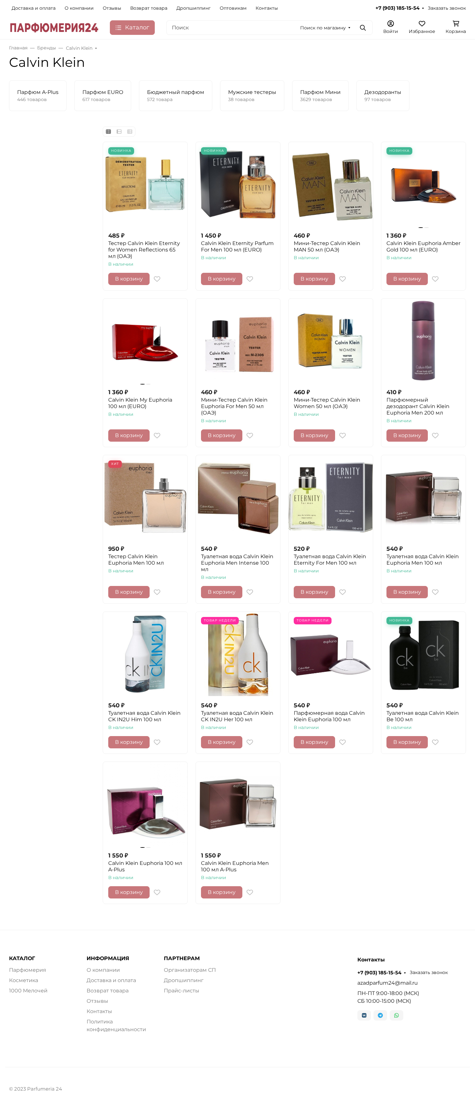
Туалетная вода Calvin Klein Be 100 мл (422, 716)
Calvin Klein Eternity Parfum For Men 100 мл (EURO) (237, 246)
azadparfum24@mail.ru (387, 983)
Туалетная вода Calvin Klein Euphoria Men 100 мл (422, 559)
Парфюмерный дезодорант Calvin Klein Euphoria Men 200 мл (417, 406)
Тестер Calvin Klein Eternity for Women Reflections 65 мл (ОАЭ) (144, 249)
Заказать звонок (447, 8)
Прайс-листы (181, 991)
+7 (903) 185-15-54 (397, 8)
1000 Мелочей (28, 991)
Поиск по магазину (323, 28)
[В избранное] (157, 279)
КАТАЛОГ (22, 958)
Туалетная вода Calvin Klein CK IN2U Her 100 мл (237, 716)
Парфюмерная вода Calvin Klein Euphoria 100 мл (329, 716)
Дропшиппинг (193, 8)
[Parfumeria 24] (54, 27)
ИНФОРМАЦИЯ (108, 958)
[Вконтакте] (364, 1015)
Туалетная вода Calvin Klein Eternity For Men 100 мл (330, 559)
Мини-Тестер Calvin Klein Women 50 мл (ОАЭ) (327, 403)
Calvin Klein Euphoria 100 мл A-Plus (145, 866)
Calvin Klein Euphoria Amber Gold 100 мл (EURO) (423, 246)
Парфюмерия (27, 970)
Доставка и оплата (34, 8)
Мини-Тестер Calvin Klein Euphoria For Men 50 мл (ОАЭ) (234, 406)
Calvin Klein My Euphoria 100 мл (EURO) (140, 403)
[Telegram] (380, 1015)
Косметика (23, 980)
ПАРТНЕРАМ (182, 958)
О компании (79, 8)
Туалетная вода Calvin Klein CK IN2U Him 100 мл (144, 716)
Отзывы (112, 8)
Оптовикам (233, 8)
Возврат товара (148, 8)
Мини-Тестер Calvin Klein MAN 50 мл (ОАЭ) (327, 246)
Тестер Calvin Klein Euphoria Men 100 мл (136, 559)
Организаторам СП (190, 970)
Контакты (267, 8)
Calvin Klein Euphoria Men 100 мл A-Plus (235, 866)
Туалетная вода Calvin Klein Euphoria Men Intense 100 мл (237, 562)
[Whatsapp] (396, 1015)
